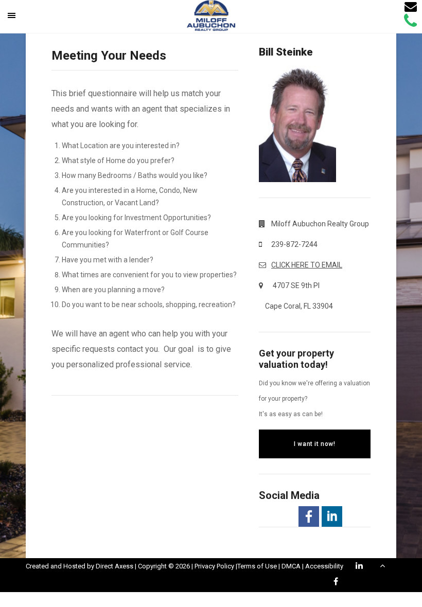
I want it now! (314, 444)
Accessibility (324, 566)
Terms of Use (257, 566)
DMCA (291, 566)
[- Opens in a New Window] (308, 516)
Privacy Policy (214, 566)
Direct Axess (114, 566)
